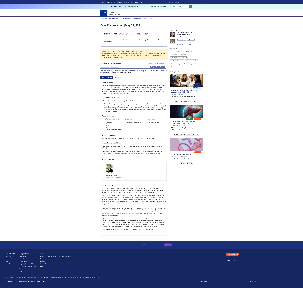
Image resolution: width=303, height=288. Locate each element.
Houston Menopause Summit (181, 154)
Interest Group (10, 259)
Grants (21, 271)
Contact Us (43, 264)
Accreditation (23, 259)
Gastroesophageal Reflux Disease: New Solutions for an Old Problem (184, 91)
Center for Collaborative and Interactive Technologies (56, 256)
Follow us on (230, 260)
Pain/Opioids (145, 6)
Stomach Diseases (187, 67)
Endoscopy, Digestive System (178, 54)
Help (141, 2)
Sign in (162, 53)
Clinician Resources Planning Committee (52, 259)
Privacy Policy (254, 281)
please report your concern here (90, 277)
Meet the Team (23, 256)
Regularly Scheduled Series (27, 264)
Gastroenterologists (191, 60)
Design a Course (24, 254)
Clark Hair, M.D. (111, 173)
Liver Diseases (175, 67)
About (136, 2)
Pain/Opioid (9, 264)
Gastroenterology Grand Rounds (129, 18)
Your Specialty (122, 6)
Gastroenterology (175, 64)
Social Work (153, 6)
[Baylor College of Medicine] (110, 13)
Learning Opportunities (112, 18)
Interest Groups (132, 6)
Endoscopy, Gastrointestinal (178, 57)
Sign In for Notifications (157, 63)
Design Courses (128, 2)
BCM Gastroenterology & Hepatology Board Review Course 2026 (183, 122)
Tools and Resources (25, 269)
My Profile (170, 2)
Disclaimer (204, 281)
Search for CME (111, 2)
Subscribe (168, 245)
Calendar (119, 2)
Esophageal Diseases (176, 60)
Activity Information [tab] (107, 77)
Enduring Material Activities (27, 266)
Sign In (177, 2)
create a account (108, 55)
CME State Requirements (163, 6)
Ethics (138, 6)
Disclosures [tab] (118, 77)
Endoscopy (189, 51)
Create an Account (232, 254)
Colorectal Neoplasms (177, 51)
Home (103, 2)
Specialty (8, 256)
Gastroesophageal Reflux (190, 64)
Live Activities (23, 261)
